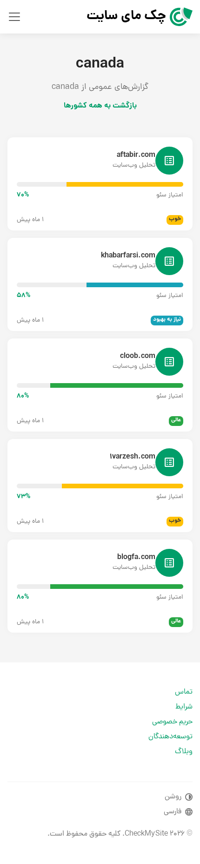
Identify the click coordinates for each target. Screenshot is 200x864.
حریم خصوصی (172, 722)
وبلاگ (184, 751)
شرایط (184, 707)
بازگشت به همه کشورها (100, 106)
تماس (184, 692)
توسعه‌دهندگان (170, 736)
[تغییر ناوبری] (14, 17)
